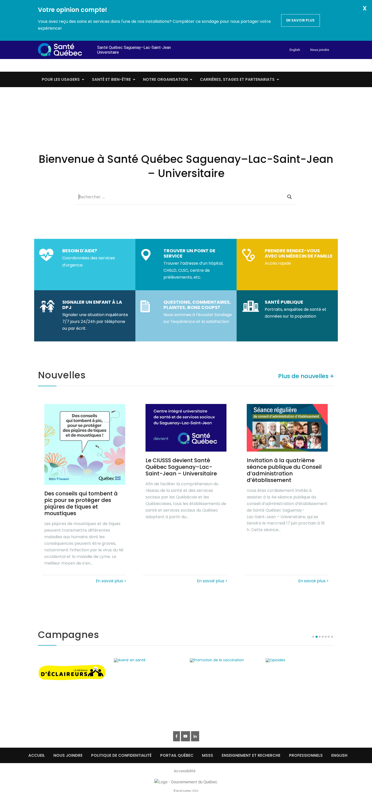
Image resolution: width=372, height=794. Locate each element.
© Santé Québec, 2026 (186, 790)
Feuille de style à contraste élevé (295, 64)
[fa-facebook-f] (176, 736)
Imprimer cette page (332, 64)
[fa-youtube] (185, 736)
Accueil (36, 755)
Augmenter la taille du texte (321, 64)
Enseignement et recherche (251, 755)
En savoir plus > (111, 580)
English (295, 50)
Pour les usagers (61, 79)
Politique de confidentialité (121, 755)
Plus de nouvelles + (306, 376)
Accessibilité (185, 770)
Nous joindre (319, 50)
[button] (327, 641)
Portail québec (176, 755)
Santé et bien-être (111, 79)
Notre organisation (165, 79)
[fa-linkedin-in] (195, 736)
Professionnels (306, 755)
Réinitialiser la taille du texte (312, 64)
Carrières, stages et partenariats (237, 79)
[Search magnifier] (289, 196)
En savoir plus (300, 20)
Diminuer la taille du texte (304, 65)
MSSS (207, 755)
